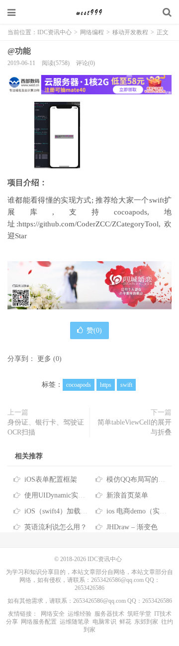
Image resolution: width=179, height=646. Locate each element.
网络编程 (92, 32)
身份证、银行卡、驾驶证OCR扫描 (45, 427)
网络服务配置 (39, 621)
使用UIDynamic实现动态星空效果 (75, 495)
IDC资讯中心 (89, 12)
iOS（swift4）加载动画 (59, 511)
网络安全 (53, 613)
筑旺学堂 (139, 613)
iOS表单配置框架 (50, 479)
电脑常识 (104, 621)
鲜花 (125, 621)
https (105, 384)
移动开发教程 (130, 32)
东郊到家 (146, 621)
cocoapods (78, 384)
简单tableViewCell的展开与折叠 (134, 427)
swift (126, 384)
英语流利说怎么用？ (55, 527)
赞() (94, 330)
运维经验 (79, 613)
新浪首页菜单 (127, 495)
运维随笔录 (75, 621)
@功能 (19, 51)
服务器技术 (109, 613)
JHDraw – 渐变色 (132, 527)
